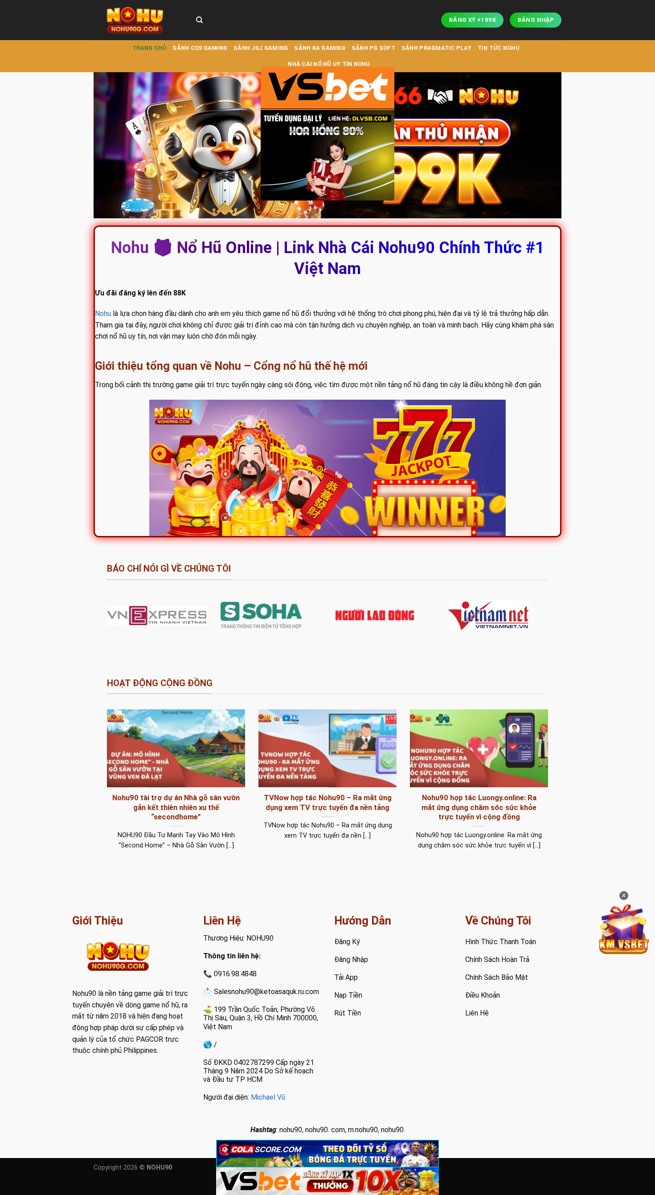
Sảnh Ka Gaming (319, 48)
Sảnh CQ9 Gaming (199, 48)
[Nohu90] (138, 20)
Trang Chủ (149, 48)
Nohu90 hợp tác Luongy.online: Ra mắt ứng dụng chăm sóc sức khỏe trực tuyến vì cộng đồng (479, 807)
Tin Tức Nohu (499, 48)
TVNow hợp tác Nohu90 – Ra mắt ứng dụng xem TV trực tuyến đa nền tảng (328, 803)
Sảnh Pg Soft (373, 48)
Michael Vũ (268, 1097)
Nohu (103, 313)
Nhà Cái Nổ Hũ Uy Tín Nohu (329, 64)
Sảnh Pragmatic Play (436, 48)
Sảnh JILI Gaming (260, 48)
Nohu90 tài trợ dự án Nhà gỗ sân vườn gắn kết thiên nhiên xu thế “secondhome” (176, 807)
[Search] (199, 20)
